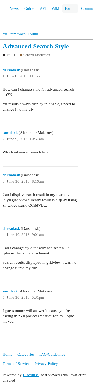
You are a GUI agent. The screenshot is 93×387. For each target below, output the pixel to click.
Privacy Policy (46, 364)
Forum (70, 8)
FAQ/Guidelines (52, 354)
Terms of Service (16, 364)
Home (7, 354)
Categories (25, 354)
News (14, 8)
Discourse (31, 375)
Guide (29, 8)
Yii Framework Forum (20, 34)
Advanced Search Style (36, 46)
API (43, 8)
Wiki (55, 8)
